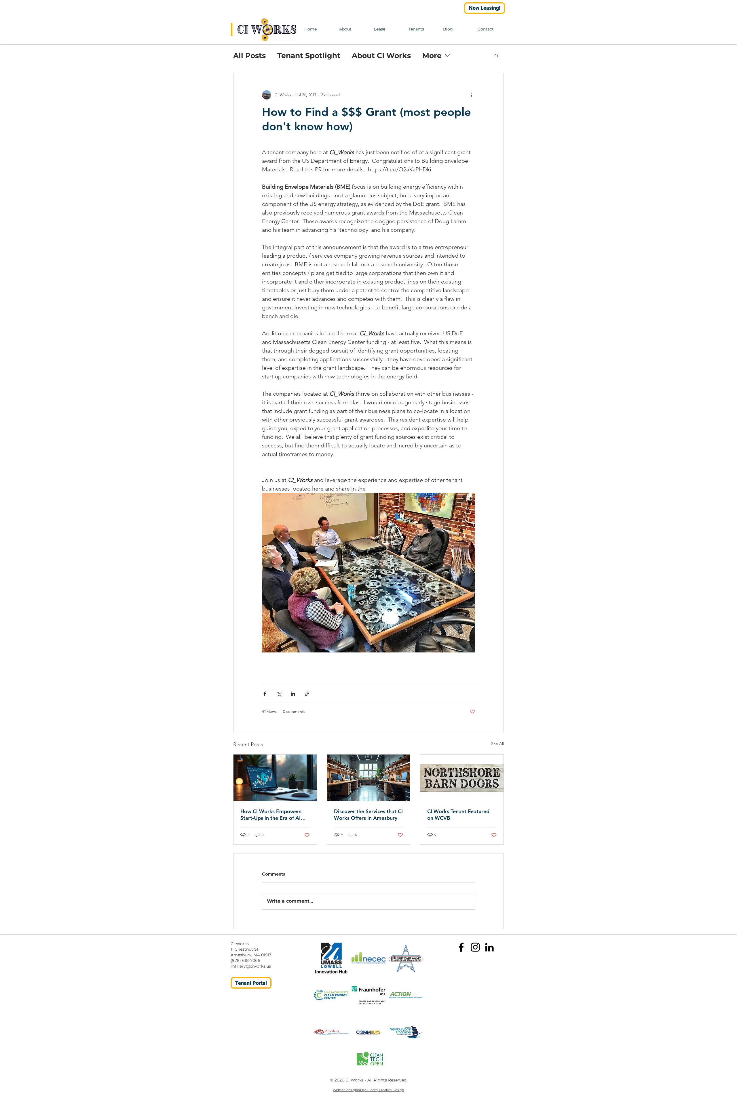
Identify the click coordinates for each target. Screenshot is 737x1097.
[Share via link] (307, 693)
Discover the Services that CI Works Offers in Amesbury (368, 814)
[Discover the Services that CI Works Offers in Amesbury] (368, 778)
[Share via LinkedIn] (293, 693)
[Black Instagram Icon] (475, 947)
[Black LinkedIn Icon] (489, 947)
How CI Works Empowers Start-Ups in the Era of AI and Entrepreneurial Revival (273, 814)
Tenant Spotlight (308, 55)
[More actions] (471, 94)
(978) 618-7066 (245, 960)
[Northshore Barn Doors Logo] (462, 778)
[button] (496, 55)
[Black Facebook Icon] (461, 947)
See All (497, 743)
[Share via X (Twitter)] (279, 693)
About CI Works (381, 55)
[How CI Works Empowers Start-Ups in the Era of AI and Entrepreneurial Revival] (275, 778)
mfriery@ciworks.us (251, 966)
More (432, 55)
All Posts (249, 55)
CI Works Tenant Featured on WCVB (458, 814)
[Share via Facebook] (264, 693)
